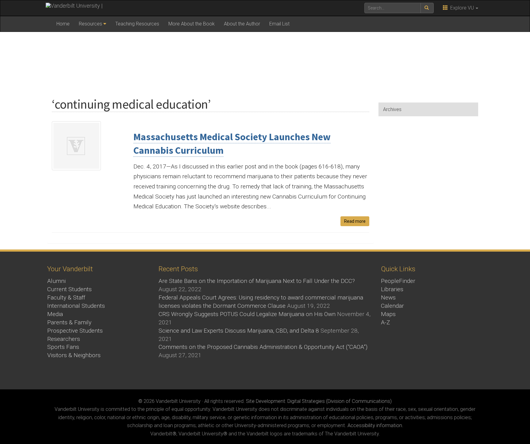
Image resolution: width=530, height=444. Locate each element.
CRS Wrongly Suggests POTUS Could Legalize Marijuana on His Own (247, 314)
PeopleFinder (398, 280)
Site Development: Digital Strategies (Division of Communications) (319, 401)
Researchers (63, 338)
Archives (392, 109)
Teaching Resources (137, 24)
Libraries (392, 289)
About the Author (242, 24)
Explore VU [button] (461, 8)
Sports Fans (63, 346)
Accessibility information (375, 425)
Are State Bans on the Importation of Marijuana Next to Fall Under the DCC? (257, 280)
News (388, 297)
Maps (388, 314)
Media (55, 314)
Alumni (56, 280)
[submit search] (427, 8)
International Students (76, 305)
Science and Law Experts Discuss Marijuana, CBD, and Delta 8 (239, 330)
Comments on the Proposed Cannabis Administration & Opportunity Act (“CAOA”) (263, 346)
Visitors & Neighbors (74, 355)
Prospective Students (75, 330)
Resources (90, 24)
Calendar (392, 305)
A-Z (385, 322)
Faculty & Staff (66, 297)
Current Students (69, 289)
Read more (355, 221)
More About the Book (191, 24)
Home (63, 24)
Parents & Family (69, 322)
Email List (279, 24)
